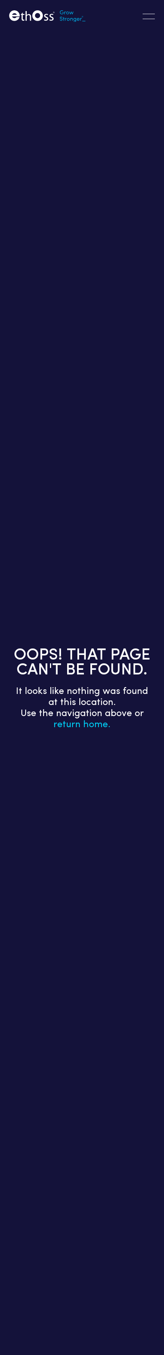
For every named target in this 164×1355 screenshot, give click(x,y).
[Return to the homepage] (47, 16)
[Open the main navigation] (149, 16)
